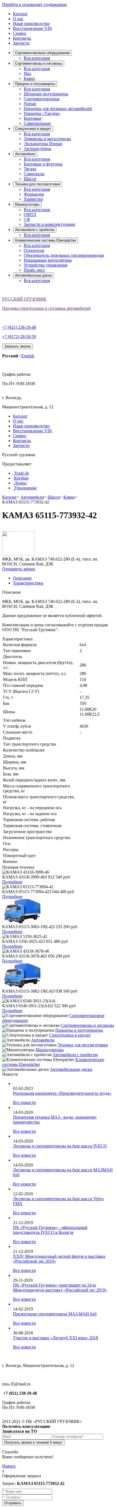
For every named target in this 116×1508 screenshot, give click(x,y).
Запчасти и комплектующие (49, 224)
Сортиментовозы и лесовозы (38, 63)
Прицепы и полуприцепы (35, 84)
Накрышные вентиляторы (48, 260)
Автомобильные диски (33, 275)
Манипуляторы (27, 204)
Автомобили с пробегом (34, 230)
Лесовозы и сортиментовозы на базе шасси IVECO (60, 1146)
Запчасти (21, 43)
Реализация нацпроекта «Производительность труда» (62, 1093)
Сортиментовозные (42, 98)
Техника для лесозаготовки (37, 184)
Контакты (22, 38)
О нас (18, 18)
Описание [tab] (22, 578)
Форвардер (34, 194)
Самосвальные (37, 123)
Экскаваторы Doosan (43, 143)
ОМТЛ (30, 214)
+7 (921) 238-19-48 (19, 327)
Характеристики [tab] (28, 583)
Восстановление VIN (32, 28)
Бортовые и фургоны (43, 164)
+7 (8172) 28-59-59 (19, 336)
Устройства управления (45, 265)
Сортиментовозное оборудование (42, 53)
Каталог (20, 13)
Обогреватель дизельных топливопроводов (64, 255)
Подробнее (12, 882)
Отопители (34, 250)
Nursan (30, 103)
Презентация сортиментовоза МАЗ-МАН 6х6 (55, 1314)
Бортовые (33, 118)
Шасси (30, 178)
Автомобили (25, 154)
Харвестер (33, 199)
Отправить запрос (18, 569)
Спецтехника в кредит (33, 129)
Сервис (19, 33)
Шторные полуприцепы (46, 94)
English (27, 355)
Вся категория (37, 58)
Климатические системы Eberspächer (45, 240)
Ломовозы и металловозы (47, 138)
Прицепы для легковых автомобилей (58, 108)
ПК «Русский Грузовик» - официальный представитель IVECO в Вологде (50, 1230)
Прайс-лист (34, 270)
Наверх (9, 1466)
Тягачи (30, 169)
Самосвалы (34, 173)
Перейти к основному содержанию (34, 4)
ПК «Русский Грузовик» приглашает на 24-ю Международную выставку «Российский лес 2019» (60, 1287)
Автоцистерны (37, 148)
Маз (27, 73)
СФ (27, 219)
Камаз (29, 78)
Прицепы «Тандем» (42, 113)
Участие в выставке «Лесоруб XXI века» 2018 (55, 1337)
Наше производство (31, 23)
